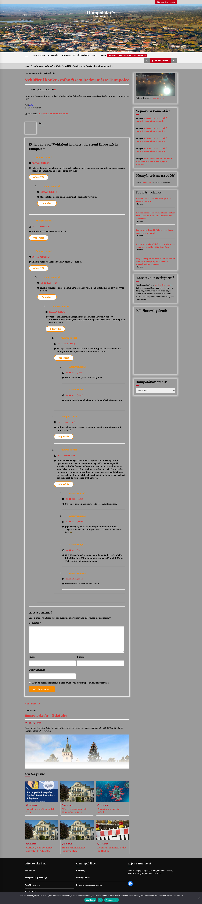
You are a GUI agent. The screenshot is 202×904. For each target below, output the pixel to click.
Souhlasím (90, 900)
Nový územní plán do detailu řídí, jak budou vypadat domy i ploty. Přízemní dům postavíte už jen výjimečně (155, 261)
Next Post (30, 703)
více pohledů (158, 98)
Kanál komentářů (32, 885)
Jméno (32, 657)
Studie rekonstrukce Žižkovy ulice (73, 849)
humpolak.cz (101, 12)
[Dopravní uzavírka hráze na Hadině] (112, 830)
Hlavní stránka (38, 55)
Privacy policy (112, 900)
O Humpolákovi (83, 877)
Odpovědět (38, 177)
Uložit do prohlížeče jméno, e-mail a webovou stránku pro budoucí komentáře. (70, 683)
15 (55, 89)
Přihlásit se (30, 870)
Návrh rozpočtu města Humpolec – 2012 (74, 811)
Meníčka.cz (146, 182)
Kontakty (80, 870)
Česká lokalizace (32, 892)
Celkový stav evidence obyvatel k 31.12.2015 (39, 849)
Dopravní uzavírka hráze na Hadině (112, 849)
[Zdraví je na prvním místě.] (112, 791)
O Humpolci (53, 55)
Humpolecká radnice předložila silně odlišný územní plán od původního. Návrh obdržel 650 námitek (155, 216)
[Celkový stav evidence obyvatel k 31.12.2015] (41, 830)
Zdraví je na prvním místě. (108, 811)
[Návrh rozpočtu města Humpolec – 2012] (77, 791)
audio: (123, 55)
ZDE (31, 105)
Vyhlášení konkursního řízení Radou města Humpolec (77, 80)
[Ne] (198, 898)
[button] (147, 60)
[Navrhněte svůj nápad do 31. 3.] (41, 791)
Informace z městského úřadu (75, 55)
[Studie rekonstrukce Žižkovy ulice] (77, 830)
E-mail (80, 657)
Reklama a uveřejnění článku (89, 885)
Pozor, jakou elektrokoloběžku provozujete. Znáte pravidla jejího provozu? (154, 161)
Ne (100, 900)
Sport (94, 55)
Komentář (35, 623)
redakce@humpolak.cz (164, 285)
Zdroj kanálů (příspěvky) (36, 877)
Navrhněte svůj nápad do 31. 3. (40, 811)
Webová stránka (37, 670)
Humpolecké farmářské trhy (46, 716)
